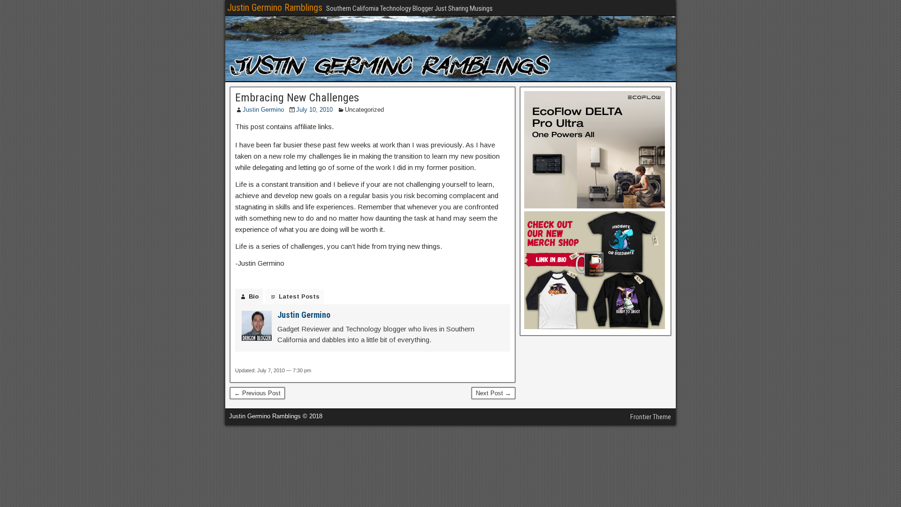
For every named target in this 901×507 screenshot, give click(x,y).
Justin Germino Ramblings (274, 7)
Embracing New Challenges (297, 97)
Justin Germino (263, 109)
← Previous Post (257, 393)
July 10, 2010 (314, 109)
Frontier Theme (650, 417)
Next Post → (493, 393)
